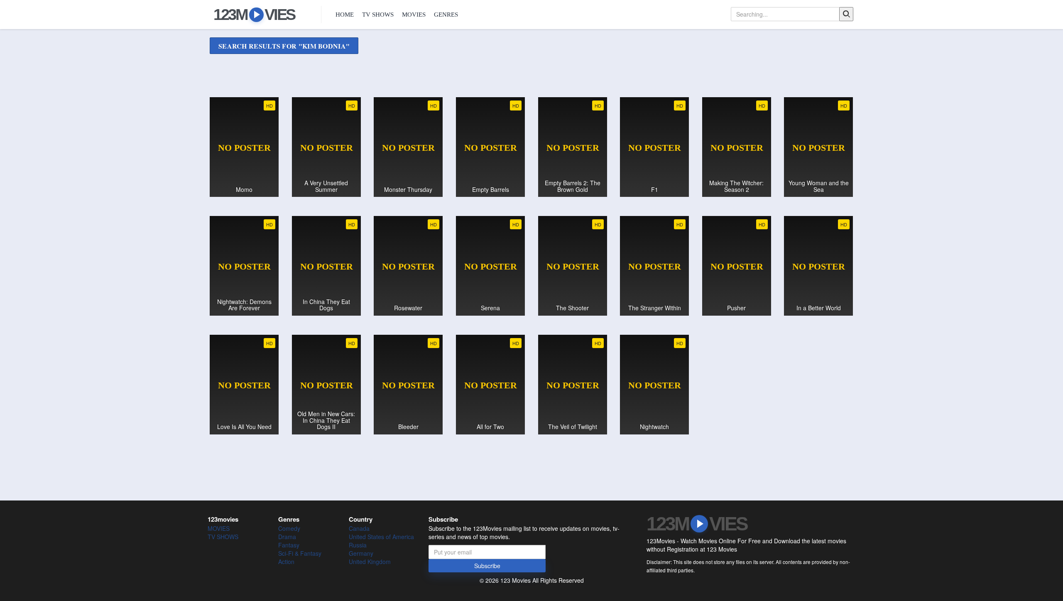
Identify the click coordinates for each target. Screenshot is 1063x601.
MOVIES (414, 14)
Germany (361, 553)
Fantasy (288, 545)
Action (286, 561)
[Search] (846, 14)
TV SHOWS (378, 14)
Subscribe (487, 566)
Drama (287, 536)
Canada (359, 528)
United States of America (381, 536)
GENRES (446, 14)
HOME (345, 14)
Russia (358, 545)
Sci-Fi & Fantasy (299, 553)
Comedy (289, 528)
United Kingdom (370, 561)
